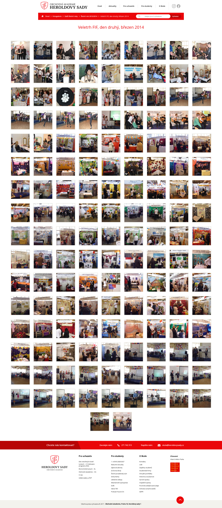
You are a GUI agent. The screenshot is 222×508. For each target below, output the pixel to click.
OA (178, 8)
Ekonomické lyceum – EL (87, 469)
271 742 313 (126, 445)
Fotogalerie (57, 16)
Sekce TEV (114, 489)
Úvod (99, 6)
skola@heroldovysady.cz (173, 445)
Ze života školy (116, 471)
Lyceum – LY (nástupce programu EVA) (86, 465)
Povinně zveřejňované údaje (149, 486)
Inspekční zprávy (145, 483)
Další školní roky (71, 16)
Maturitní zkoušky (117, 465)
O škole (162, 6)
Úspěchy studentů (145, 468)
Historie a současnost (146, 477)
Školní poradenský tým (119, 474)
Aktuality (112, 6)
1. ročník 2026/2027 (117, 462)
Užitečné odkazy (116, 480)
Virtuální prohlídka (145, 474)
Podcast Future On (117, 492)
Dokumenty (115, 477)
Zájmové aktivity (116, 468)
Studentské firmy (145, 471)
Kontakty (142, 462)
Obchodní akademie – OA (87, 472)
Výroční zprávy (144, 480)
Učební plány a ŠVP (85, 478)
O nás (81, 475)
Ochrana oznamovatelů (147, 489)
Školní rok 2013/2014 (89, 16)
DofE (112, 486)
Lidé (140, 465)
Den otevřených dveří (86, 462)
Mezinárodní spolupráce (119, 483)
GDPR (141, 492)
